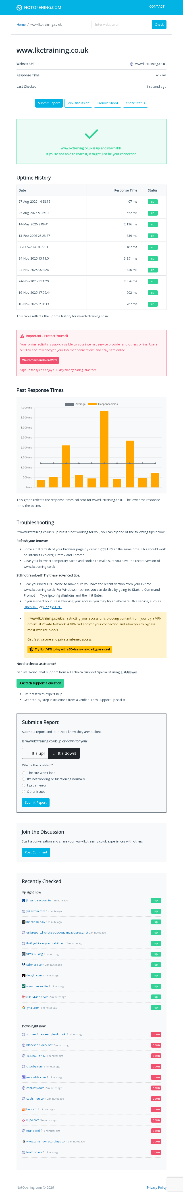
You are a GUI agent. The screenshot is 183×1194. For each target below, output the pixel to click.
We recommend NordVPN (39, 360)
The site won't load (41, 773)
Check (159, 24)
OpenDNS (31, 607)
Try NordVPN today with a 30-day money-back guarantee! (72, 649)
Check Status (135, 103)
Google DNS (52, 607)
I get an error (36, 785)
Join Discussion (78, 103)
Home (21, 24)
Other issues (36, 791)
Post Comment (36, 852)
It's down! (64, 753)
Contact (157, 6)
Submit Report (49, 103)
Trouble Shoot (107, 103)
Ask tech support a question (40, 683)
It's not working (56, 779)
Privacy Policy (156, 1187)
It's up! (36, 753)
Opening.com (42, 7)
